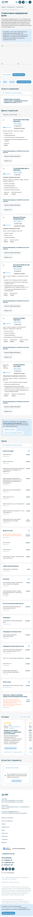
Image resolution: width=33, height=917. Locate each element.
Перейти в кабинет (9, 429)
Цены (5, 82)
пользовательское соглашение (10, 908)
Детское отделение (7, 821)
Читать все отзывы (25, 717)
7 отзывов (18, 123)
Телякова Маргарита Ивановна (15, 727)
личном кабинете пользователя (12, 423)
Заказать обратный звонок (12, 156)
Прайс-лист (5, 833)
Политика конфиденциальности (10, 811)
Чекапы (4, 824)
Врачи (3, 830)
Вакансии (4, 842)
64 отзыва (18, 269)
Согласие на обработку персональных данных (14, 813)
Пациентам (5, 836)
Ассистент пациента (24, 82)
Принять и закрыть (8, 913)
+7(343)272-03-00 (8, 854)
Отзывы (12, 82)
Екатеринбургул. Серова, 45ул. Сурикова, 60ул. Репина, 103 (8, 861)
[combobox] (11, 114)
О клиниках (5, 839)
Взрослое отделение (7, 817)
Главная (3, 7)
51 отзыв (18, 322)
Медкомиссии (5, 827)
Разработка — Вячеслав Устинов (10, 882)
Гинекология (19, 7)
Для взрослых (11, 7)
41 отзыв (18, 368)
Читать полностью (10, 748)
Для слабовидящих (9, 872)
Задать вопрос (16, 781)
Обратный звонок (19, 74)
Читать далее (6, 74)
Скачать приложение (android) (13, 433)
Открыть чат (8, 161)
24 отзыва (18, 172)
